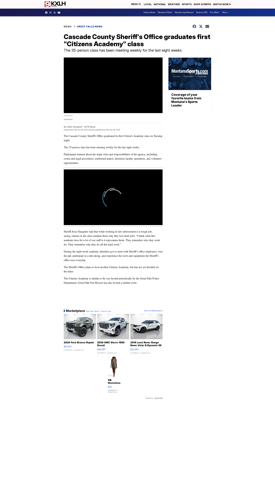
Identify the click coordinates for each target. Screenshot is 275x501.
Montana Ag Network (184, 12)
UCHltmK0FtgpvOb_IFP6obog (60, 12)
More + (225, 12)
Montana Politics (165, 12)
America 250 (201, 12)
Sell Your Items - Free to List (98, 311)
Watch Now (221, 4)
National (160, 4)
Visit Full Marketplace (153, 311)
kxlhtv (47, 12)
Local (148, 4)
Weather (174, 4)
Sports (187, 4)
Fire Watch (214, 12)
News (68, 26)
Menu (135, 4)
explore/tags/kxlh (51, 12)
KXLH (55, 12)
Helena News (149, 12)
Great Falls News (90, 26)
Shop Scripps (202, 4)
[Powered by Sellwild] (158, 398)
